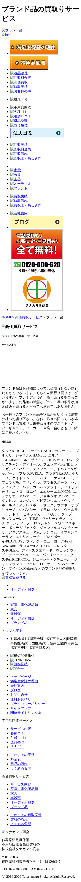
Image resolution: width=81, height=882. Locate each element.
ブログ (15, 690)
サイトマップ (20, 708)
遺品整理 (17, 742)
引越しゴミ (19, 738)
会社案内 (17, 685)
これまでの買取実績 (25, 815)
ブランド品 (19, 623)
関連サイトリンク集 (25, 713)
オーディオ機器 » (23, 589)
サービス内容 (20, 729)
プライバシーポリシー (27, 704)
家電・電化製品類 (24, 604)
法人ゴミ (17, 747)
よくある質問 (20, 768)
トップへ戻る (12, 631)
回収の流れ (19, 764)
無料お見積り (20, 699)
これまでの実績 (22, 755)
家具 (13, 609)
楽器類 (15, 614)
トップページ (20, 676)
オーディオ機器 (22, 618)
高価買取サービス (29, 317)
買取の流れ (19, 819)
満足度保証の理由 (24, 681)
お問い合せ (19, 695)
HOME (7, 317)
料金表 (15, 759)
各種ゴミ (17, 733)
